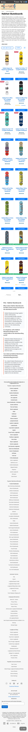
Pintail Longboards (14, 632)
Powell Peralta (14, 548)
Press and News (14, 613)
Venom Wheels (14, 671)
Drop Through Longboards (14, 641)
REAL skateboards (14, 558)
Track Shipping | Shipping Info (14, 593)
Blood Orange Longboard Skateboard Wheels (14, 668)
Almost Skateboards (14, 488)
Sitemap (14, 622)
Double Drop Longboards (14, 643)
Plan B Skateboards (14, 546)
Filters (18, 47)
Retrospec (14, 474)
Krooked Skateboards (14, 534)
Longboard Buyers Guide (14, 581)
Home (3, 11)
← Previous (8, 295)
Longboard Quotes (14, 615)
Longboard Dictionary (14, 588)
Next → (20, 295)
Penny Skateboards (14, 541)
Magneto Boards (14, 467)
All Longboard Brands (14, 618)
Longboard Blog (14, 611)
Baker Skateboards (14, 495)
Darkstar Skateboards (14, 507)
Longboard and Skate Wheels (14, 650)
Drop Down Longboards (14, 636)
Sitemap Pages (14, 625)
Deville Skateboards (14, 464)
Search (14, 579)
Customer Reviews (14, 686)
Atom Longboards (14, 460)
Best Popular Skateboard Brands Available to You (14, 620)
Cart (24, 1)
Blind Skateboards (14, 497)
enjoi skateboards (14, 514)
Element (14, 511)
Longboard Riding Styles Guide (14, 586)
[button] (25, 47)
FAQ (14, 576)
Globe (14, 520)
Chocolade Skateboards (14, 502)
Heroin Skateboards (14, 530)
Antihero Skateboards (14, 490)
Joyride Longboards (14, 471)
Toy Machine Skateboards (14, 564)
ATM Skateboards (14, 493)
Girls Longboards (14, 655)
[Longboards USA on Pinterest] (10, 683)
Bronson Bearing (14, 673)
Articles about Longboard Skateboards (14, 608)
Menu (4, 2)
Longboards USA (17, 720)
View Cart (14, 590)
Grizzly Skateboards (14, 523)
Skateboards (14, 646)
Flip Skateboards (14, 555)
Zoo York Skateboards (14, 569)
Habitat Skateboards (14, 525)
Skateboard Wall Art (14, 648)
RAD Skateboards (14, 553)
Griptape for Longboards (14, 653)
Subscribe (4, 706)
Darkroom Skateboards (14, 504)
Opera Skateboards (14, 539)
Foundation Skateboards (14, 516)
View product (7, 79)
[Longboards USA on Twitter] (18, 683)
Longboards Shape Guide (14, 583)
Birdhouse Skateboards (14, 500)
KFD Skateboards (14, 532)
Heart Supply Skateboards (14, 527)
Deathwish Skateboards (14, 509)
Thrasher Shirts (14, 657)
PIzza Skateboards (14, 544)
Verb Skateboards (14, 567)
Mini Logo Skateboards (14, 537)
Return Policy (14, 606)
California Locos (14, 462)
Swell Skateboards (14, 562)
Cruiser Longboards (14, 639)
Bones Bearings (14, 675)
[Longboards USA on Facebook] (21, 683)
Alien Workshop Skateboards (14, 486)
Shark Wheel (14, 476)
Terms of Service (14, 604)
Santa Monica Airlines (14, 560)
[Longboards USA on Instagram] (6, 683)
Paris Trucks (14, 664)
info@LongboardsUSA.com (14, 696)
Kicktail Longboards (14, 634)
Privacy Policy (14, 601)
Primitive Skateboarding (14, 551)
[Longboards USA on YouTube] (14, 683)
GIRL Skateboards (14, 518)
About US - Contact (14, 599)
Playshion (14, 469)
